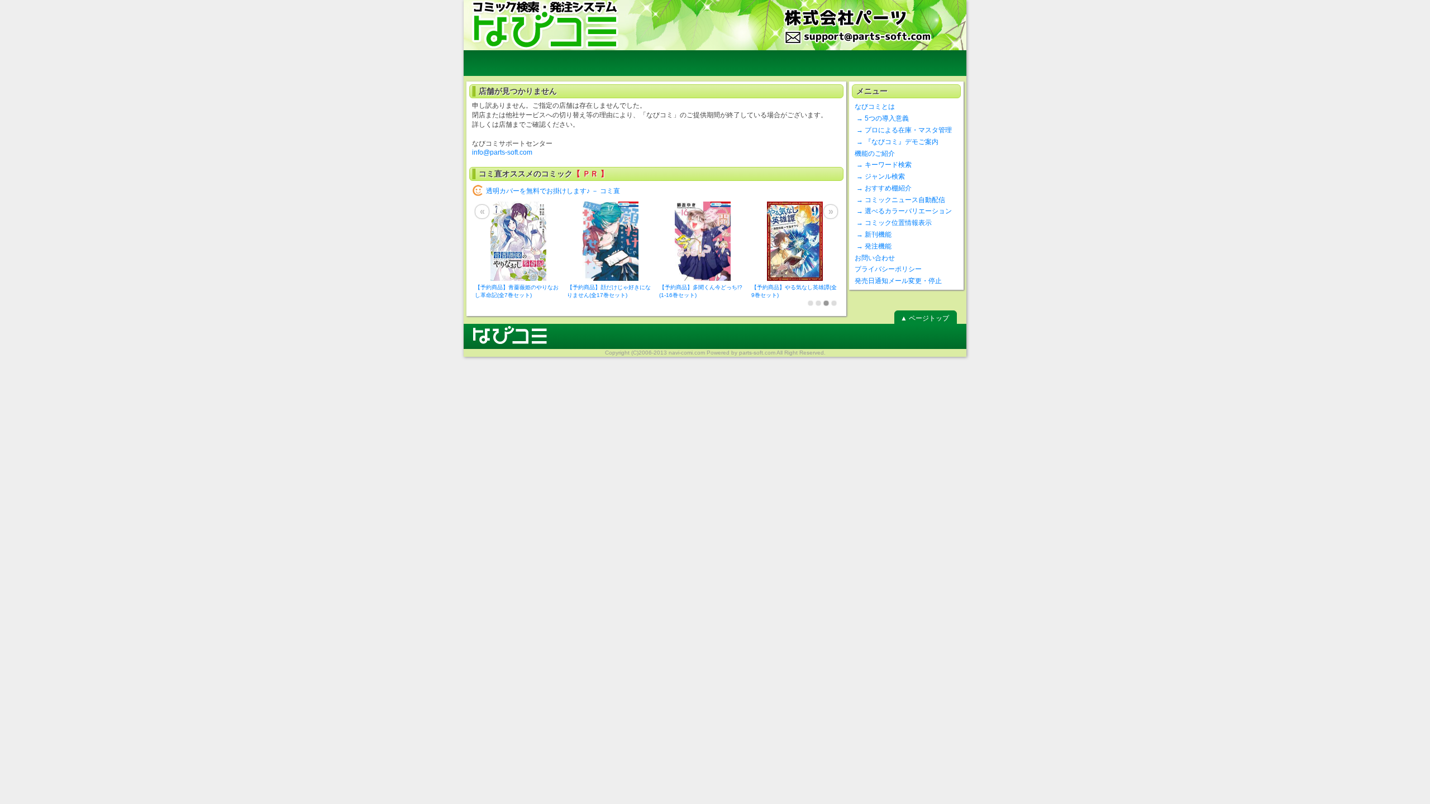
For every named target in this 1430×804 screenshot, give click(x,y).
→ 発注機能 (873, 246)
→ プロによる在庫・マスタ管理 (903, 130)
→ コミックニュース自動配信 (900, 200)
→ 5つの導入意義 (882, 118)
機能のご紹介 (875, 153)
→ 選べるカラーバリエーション (903, 211)
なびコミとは (875, 107)
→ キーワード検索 (883, 165)
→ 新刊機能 (873, 234)
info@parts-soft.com (502, 152)
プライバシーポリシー (888, 269)
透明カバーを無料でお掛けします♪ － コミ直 (553, 191)
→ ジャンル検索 (880, 176)
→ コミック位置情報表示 (893, 223)
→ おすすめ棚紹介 (883, 188)
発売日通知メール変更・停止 (898, 281)
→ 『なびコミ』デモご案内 (896, 142)
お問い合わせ (875, 258)
